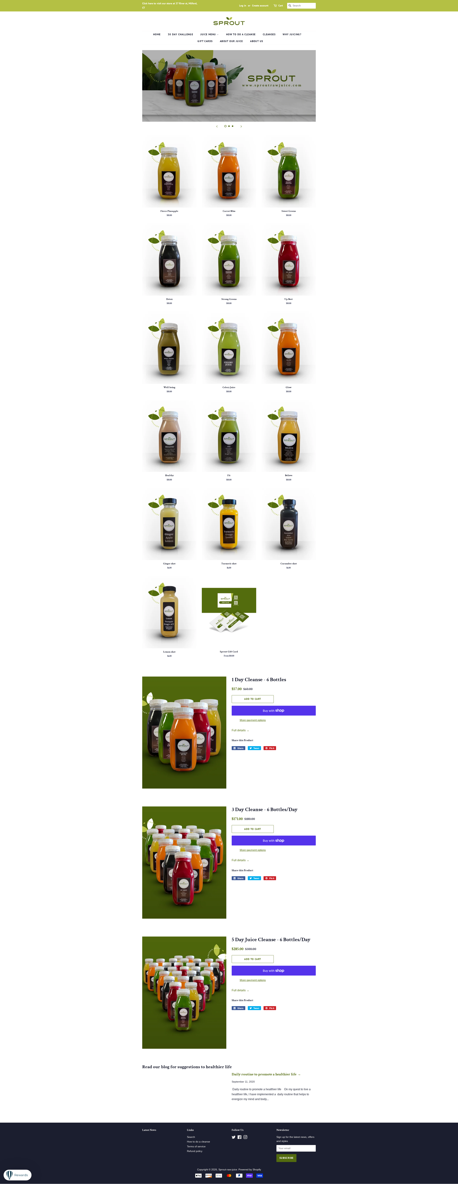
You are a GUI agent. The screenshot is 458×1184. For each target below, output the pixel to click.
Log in (242, 5)
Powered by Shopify (249, 1169)
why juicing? (292, 34)
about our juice (231, 41)
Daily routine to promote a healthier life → (266, 1074)
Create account (260, 5)
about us (256, 41)
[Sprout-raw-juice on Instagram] (245, 1138)
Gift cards (205, 41)
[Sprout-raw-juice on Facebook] (239, 1138)
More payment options (253, 720)
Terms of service (196, 1146)
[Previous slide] (217, 126)
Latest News (149, 1130)
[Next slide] (241, 126)
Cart (280, 5)
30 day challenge (180, 34)
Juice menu (208, 34)
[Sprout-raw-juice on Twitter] (234, 1138)
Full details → (240, 730)
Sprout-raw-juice (227, 1169)
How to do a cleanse (241, 34)
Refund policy (194, 1151)
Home (157, 34)
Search (191, 1137)
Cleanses (269, 34)
